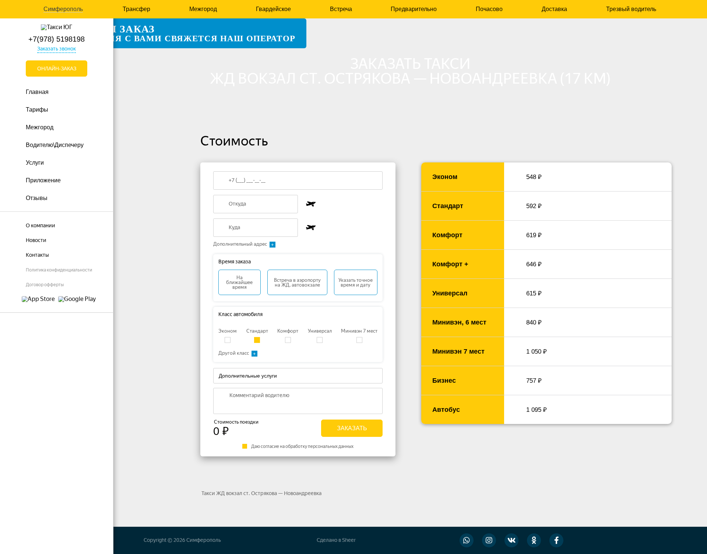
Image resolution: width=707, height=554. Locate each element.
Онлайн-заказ (56, 68)
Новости (36, 240)
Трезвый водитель (631, 9)
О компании (40, 225)
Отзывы (37, 198)
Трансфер (136, 9)
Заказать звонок (56, 49)
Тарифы (37, 109)
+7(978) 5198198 (56, 39)
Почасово (489, 9)
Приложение (43, 180)
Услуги (35, 162)
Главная (37, 92)
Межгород (203, 9)
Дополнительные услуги (248, 376)
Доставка (554, 9)
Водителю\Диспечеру (55, 145)
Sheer (349, 540)
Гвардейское (273, 9)
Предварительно (414, 9)
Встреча (341, 9)
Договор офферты (45, 284)
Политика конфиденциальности (59, 270)
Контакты (37, 255)
